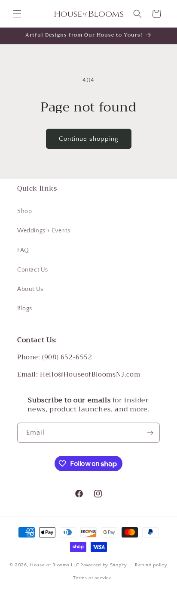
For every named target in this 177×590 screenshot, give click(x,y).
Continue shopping (89, 138)
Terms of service (92, 578)
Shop (24, 211)
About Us (30, 289)
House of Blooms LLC (54, 564)
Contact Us (32, 269)
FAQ (23, 250)
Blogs (24, 308)
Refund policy (151, 565)
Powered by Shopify (103, 564)
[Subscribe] (149, 433)
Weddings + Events (43, 230)
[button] (17, 13)
